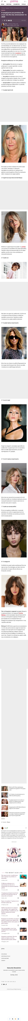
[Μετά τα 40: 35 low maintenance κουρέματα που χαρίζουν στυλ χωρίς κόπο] (4, 788)
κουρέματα (18, 53)
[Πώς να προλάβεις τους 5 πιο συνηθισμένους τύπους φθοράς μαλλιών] (23, 930)
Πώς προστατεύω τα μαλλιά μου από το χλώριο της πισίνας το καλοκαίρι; (9, 877)
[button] (2, 1)
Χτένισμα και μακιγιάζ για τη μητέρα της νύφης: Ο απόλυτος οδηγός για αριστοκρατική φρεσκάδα (17, 814)
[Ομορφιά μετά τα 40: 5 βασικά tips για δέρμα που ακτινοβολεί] (4, 807)
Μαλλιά (3, 10)
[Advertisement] (14, 107)
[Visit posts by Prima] (2, 24)
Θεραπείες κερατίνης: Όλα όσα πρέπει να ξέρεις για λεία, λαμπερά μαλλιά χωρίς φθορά (9, 938)
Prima (6, 23)
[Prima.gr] (14, 1)
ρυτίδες (24, 246)
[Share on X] (7, 20)
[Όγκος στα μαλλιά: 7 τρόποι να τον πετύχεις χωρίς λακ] (23, 902)
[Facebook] (1, 984)
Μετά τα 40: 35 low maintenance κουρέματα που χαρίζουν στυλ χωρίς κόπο (17, 789)
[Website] (26, 828)
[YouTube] (4, 984)
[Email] (9, 20)
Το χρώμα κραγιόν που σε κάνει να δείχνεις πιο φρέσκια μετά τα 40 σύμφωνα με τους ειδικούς (16, 801)
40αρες (8, 822)
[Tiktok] (6, 984)
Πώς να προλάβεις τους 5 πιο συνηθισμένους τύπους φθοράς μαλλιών (9, 930)
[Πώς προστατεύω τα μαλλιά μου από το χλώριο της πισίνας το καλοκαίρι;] (23, 877)
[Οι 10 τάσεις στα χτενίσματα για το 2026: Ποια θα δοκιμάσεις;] (4, 795)
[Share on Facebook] (5, 20)
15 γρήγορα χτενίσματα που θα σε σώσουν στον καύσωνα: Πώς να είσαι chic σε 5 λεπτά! (9, 894)
